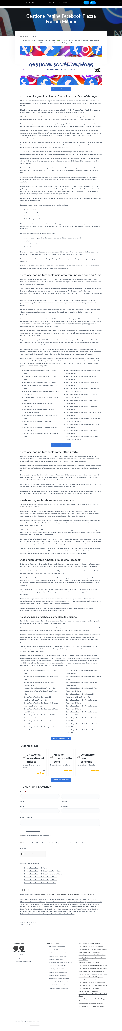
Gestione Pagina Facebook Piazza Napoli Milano (40, 877)
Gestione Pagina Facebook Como (88, 980)
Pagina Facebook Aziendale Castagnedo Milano (93, 974)
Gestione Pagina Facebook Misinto (89, 988)
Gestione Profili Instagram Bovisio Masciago (92, 982)
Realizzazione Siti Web (32, 1021)
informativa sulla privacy (33, 831)
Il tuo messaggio (27, 817)
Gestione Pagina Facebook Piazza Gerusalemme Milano (43, 874)
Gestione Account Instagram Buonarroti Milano (93, 965)
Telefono (65, 806)
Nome (23, 792)
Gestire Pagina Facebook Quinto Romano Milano (93, 949)
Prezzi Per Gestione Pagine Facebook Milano (61, 962)
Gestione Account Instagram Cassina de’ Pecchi (93, 968)
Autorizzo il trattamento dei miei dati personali (36, 836)
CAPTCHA (24, 849)
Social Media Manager (28, 895)
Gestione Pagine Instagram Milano (58, 956)
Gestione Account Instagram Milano (58, 953)
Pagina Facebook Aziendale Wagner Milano (91, 1006)
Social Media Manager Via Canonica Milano (91, 971)
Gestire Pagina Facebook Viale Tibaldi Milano (92, 955)
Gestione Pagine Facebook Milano (58, 972)
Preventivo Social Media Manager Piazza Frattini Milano (65, 902)
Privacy (18, 958)
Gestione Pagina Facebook (29, 923)
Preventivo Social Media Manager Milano (59, 982)
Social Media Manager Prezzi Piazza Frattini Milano (69, 899)
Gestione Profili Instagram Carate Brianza (91, 946)
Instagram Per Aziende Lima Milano (89, 963)
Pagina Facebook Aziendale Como (89, 991)
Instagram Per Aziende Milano (57, 946)
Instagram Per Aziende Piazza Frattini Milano (58, 914)
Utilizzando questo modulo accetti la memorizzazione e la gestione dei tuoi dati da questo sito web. (52, 843)
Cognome (64, 801)
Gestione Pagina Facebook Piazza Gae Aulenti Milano (42, 871)
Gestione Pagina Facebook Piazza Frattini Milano (58, 904)
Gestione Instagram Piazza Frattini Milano (76, 909)
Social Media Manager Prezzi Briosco (89, 952)
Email (23, 806)
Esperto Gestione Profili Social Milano (59, 978)
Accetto (86, 2)
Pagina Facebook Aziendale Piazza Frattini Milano (82, 907)
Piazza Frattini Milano (27, 925)
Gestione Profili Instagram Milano (58, 950)
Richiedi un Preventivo (61, 89)
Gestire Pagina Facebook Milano (57, 969)
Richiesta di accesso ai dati (23, 961)
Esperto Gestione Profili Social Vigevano (91, 977)
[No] (120, 3)
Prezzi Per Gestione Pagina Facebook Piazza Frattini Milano (40, 909)
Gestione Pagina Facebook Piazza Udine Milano (40, 883)
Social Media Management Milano (58, 985)
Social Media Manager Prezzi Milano (58, 988)
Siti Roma (26, 1023)
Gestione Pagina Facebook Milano (35, 868)
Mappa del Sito (20, 955)
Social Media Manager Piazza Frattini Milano (35, 899)
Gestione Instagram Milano (56, 959)
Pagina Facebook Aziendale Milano (58, 966)
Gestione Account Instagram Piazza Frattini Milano (66, 912)
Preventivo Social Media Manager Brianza (91, 1003)
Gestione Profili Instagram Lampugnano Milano (93, 985)
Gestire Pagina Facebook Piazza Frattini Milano (47, 907)
